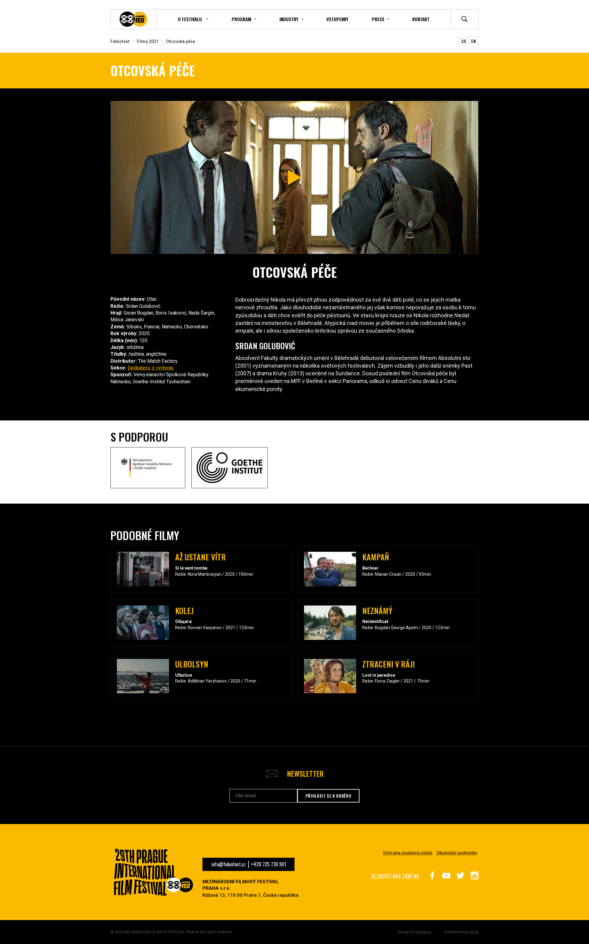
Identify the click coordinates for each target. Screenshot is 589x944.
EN (473, 41)
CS (463, 41)
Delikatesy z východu (151, 368)
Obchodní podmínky (457, 852)
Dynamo (423, 932)
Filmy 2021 (148, 41)
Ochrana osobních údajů (407, 852)
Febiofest (119, 41)
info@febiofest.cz (228, 864)
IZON (474, 932)
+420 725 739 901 (268, 864)
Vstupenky (337, 19)
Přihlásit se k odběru (329, 796)
